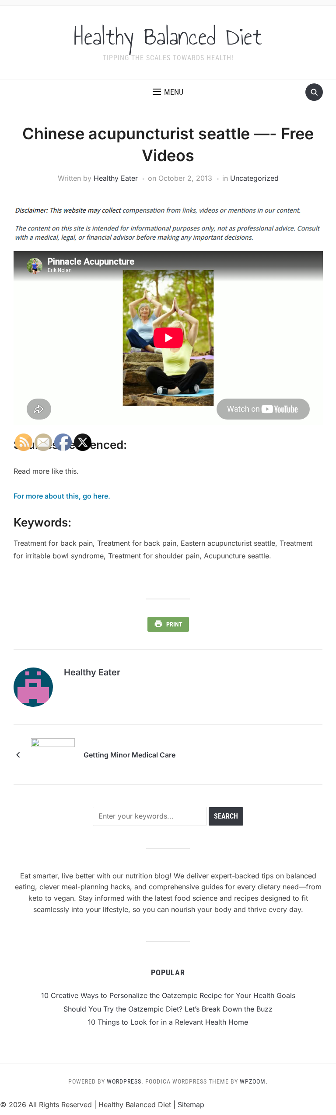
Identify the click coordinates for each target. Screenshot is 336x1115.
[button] (168, 92)
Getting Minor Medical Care (129, 754)
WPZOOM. (254, 1081)
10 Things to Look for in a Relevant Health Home (168, 1022)
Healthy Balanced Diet (168, 36)
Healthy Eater (116, 178)
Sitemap (191, 1104)
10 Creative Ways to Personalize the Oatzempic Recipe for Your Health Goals (168, 995)
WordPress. (125, 1081)
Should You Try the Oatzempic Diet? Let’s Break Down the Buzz (168, 1009)
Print (174, 624)
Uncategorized (254, 178)
